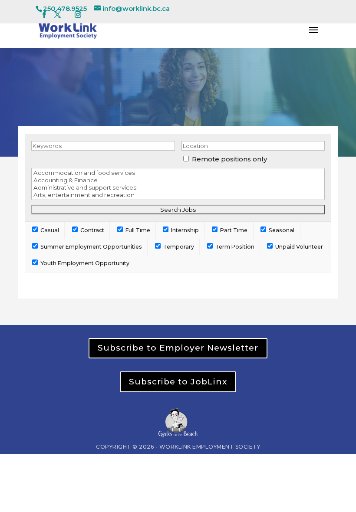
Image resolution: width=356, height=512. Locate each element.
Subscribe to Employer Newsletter (178, 348)
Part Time (233, 230)
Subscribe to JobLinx (178, 382)
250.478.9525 (65, 8)
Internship (184, 230)
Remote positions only (229, 159)
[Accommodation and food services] (178, 173)
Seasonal (280, 230)
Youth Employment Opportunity (84, 263)
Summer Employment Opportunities (90, 246)
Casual (49, 230)
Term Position (234, 246)
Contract (91, 230)
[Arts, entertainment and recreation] (178, 195)
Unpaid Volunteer (298, 246)
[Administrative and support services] (178, 187)
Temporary (178, 246)
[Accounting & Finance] (178, 180)
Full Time (137, 230)
